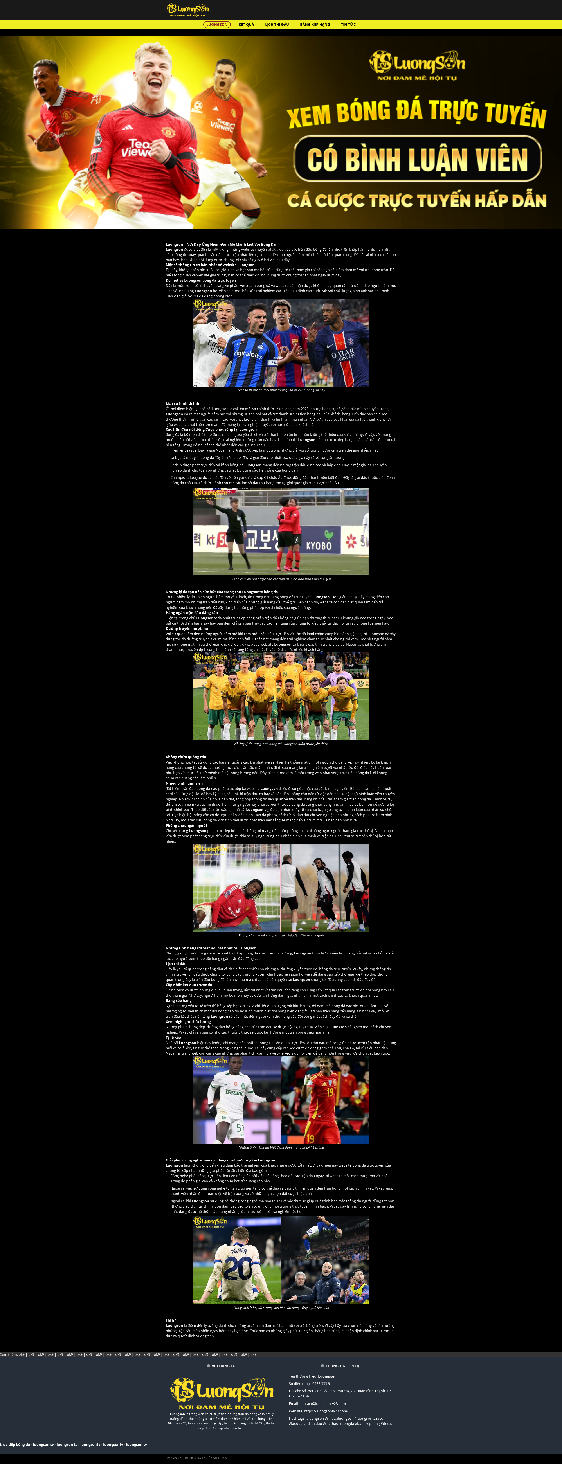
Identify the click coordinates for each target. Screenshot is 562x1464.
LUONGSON (217, 24)
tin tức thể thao (206, 1048)
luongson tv (43, 1444)
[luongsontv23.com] (188, 10)
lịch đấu (357, 979)
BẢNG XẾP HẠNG (315, 24)
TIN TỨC (348, 24)
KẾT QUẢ (246, 24)
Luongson (177, 1414)
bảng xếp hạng (229, 1005)
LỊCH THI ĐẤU (277, 24)
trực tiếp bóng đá (15, 1444)
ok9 (22, 1354)
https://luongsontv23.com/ (326, 1411)
